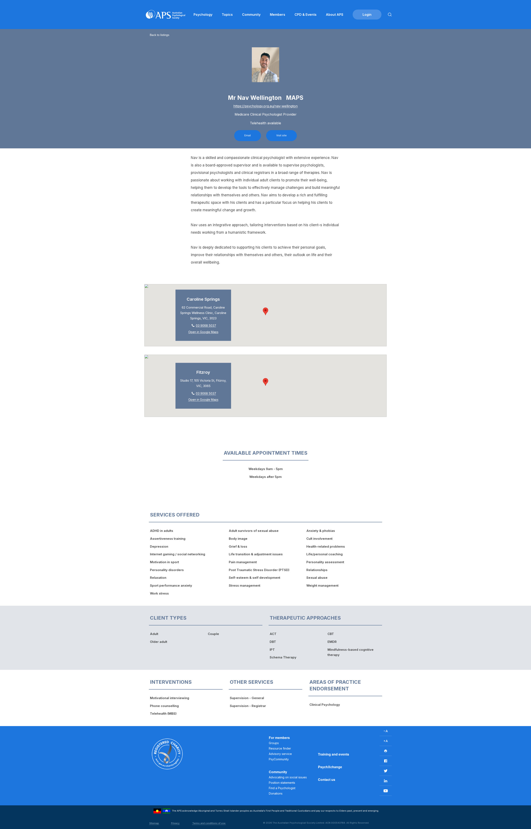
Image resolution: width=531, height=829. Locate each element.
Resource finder (280, 748)
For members (279, 737)
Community (251, 14)
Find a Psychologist (282, 788)
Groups (274, 743)
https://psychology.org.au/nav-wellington (265, 106)
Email (247, 135)
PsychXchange (330, 766)
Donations (276, 793)
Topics (227, 14)
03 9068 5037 (206, 325)
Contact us (326, 779)
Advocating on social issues (288, 777)
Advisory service (280, 754)
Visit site (281, 135)
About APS (334, 14)
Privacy (175, 823)
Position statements (282, 782)
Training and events (333, 754)
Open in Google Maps (203, 332)
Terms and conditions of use (208, 823)
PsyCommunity (279, 759)
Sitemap (154, 823)
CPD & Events (306, 14)
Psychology (203, 14)
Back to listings (159, 35)
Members (277, 14)
